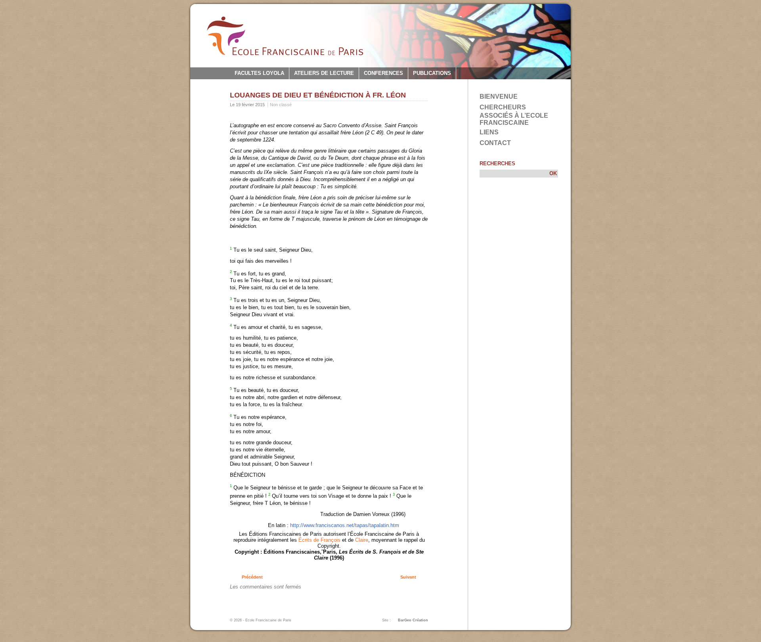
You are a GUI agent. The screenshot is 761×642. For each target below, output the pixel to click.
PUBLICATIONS (432, 73)
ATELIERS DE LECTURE (324, 73)
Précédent (252, 577)
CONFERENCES (383, 73)
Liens (489, 132)
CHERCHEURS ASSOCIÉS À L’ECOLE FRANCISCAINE (514, 115)
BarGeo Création (413, 620)
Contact (495, 142)
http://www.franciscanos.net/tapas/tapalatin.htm (344, 525)
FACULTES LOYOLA (259, 73)
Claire (361, 540)
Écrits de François (318, 540)
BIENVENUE (499, 96)
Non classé (281, 104)
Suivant (408, 577)
